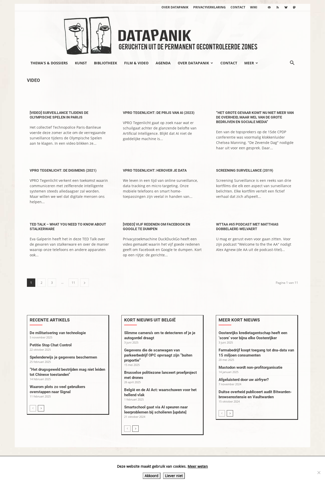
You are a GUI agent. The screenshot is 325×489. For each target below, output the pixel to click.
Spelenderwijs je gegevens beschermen (63, 357)
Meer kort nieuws (239, 319)
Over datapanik (174, 7)
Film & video (136, 63)
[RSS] (277, 7)
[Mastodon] (294, 7)
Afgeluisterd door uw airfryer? (244, 379)
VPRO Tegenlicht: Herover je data (155, 170)
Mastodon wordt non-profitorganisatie (250, 367)
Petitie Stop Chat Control (51, 345)
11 (73, 282)
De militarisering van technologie (58, 333)
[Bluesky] (286, 7)
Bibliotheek (105, 63)
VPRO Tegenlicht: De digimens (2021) (63, 170)
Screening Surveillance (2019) (244, 170)
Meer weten (198, 466)
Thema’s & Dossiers (49, 63)
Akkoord (151, 475)
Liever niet (174, 475)
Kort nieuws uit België (150, 319)
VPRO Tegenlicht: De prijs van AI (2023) (158, 113)
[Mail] (269, 7)
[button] (292, 63)
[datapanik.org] (162, 34)
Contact (238, 7)
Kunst (81, 63)
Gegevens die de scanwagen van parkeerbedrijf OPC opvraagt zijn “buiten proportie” (158, 355)
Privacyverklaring (209, 7)
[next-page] (84, 282)
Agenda (163, 63)
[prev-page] (33, 408)
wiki (253, 7)
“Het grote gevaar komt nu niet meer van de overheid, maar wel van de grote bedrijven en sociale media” (255, 117)
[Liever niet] (318, 472)
